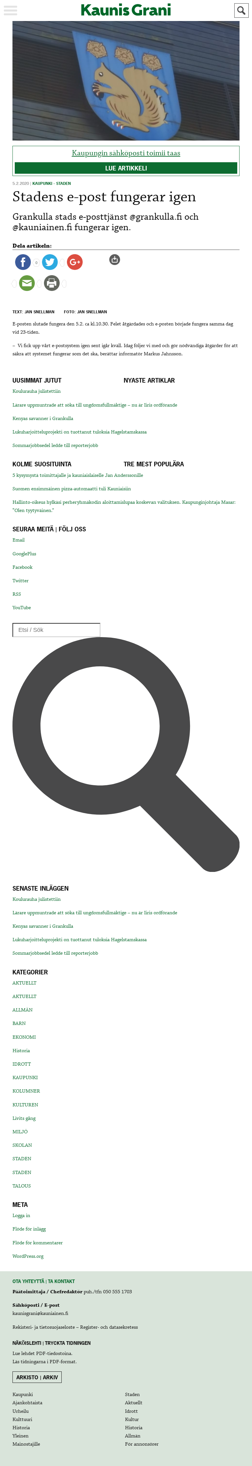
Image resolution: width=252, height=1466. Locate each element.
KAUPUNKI (25, 1078)
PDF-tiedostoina (53, 1353)
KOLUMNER (26, 1091)
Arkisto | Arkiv (37, 1377)
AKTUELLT (24, 983)
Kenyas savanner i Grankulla (42, 418)
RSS (16, 594)
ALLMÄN (22, 1010)
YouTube (21, 608)
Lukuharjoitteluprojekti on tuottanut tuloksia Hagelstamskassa (79, 432)
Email (18, 540)
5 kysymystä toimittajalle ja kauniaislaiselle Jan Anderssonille (77, 475)
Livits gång (23, 1118)
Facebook (22, 567)
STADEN (21, 1159)
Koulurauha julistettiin (36, 391)
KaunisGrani (126, 9)
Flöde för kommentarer (37, 1243)
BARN (19, 1023)
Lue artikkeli (126, 168)
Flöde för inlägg (29, 1229)
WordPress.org (27, 1256)
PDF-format (62, 1362)
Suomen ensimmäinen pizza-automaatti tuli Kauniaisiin (71, 489)
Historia (21, 1051)
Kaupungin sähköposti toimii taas (126, 153)
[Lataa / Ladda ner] (117, 259)
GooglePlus (24, 554)
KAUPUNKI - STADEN (51, 183)
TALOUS (21, 1186)
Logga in (21, 1215)
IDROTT (21, 1064)
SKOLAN (22, 1145)
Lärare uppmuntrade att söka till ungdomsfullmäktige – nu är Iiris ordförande (94, 405)
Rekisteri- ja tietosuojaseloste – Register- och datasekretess (75, 1327)
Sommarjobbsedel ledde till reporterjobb (55, 445)
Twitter (20, 581)
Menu (10, 10)
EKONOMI (24, 1037)
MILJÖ (20, 1132)
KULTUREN (25, 1105)
